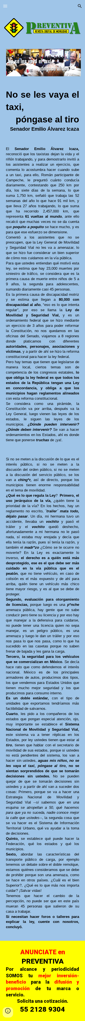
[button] (5, 6)
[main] (42, 110)
